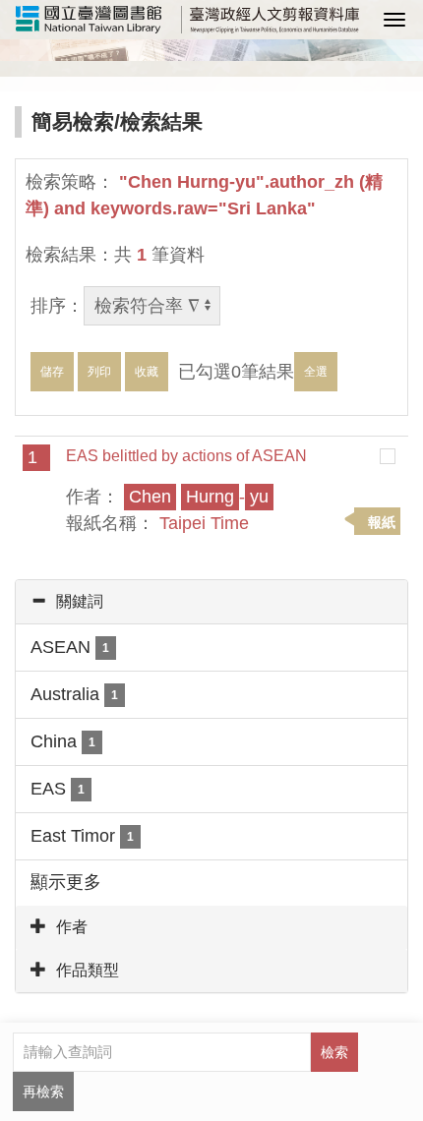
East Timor (82, 836)
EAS (57, 788)
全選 (316, 372)
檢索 (334, 1052)
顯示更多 (65, 882)
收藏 (146, 372)
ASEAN (69, 647)
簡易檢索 (72, 121)
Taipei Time (204, 523)
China (62, 741)
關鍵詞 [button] (79, 601)
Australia (74, 694)
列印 (99, 372)
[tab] (211, 601)
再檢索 (43, 1091)
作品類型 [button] (87, 970)
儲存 (52, 372)
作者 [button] (72, 926)
